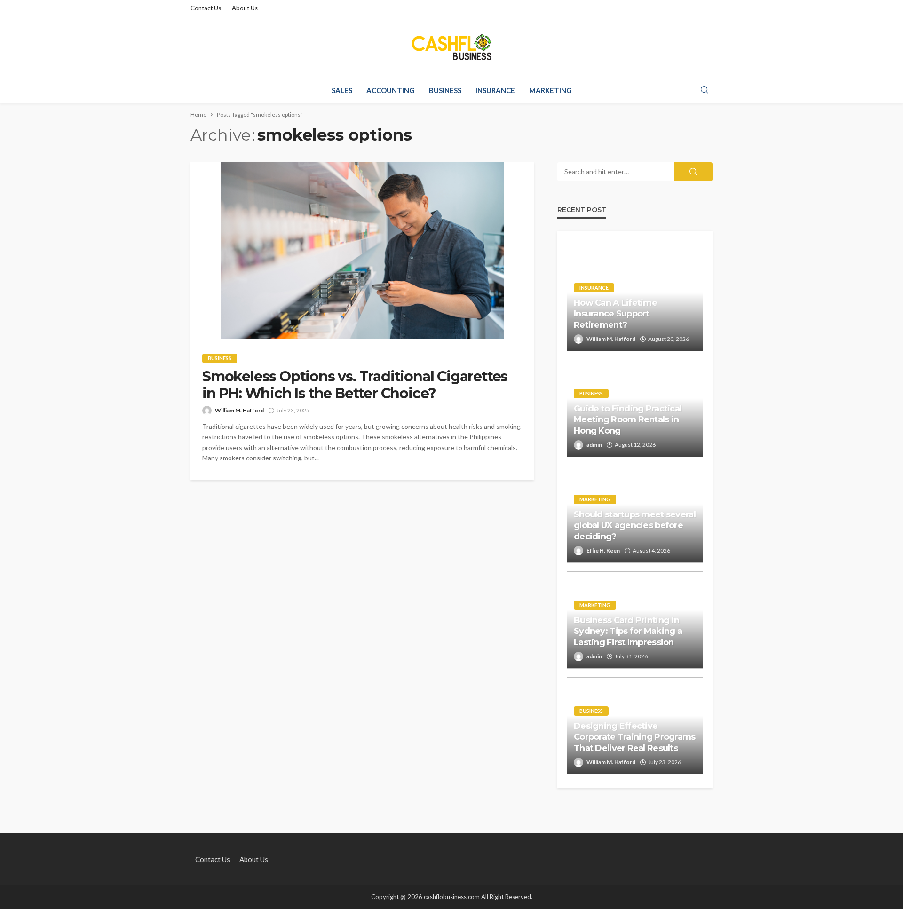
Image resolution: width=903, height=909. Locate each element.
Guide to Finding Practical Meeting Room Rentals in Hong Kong (627, 419)
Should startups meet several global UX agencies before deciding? (635, 525)
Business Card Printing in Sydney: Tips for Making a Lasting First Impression (628, 631)
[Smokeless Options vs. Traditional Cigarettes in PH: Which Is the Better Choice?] (362, 250)
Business (445, 90)
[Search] (705, 90)
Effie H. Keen (603, 550)
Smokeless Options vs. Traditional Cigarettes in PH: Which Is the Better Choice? (354, 385)
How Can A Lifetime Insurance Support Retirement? (615, 314)
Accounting (390, 90)
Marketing (550, 90)
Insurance (495, 90)
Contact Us (205, 8)
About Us (245, 8)
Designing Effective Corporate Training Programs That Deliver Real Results (635, 737)
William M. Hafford (239, 410)
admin (594, 444)
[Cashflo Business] (451, 47)
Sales (342, 90)
